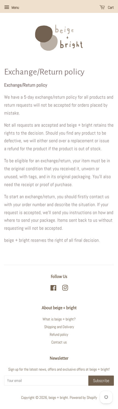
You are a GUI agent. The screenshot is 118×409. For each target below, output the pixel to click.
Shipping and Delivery (59, 326)
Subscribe (101, 381)
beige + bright (58, 397)
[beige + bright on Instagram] (65, 288)
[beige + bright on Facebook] (53, 288)
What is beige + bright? (59, 319)
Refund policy (59, 334)
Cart (110, 7)
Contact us (59, 342)
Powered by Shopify (83, 397)
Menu (15, 7)
